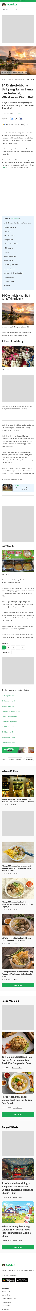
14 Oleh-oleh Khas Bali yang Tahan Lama (18, 221)
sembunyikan (15, 217)
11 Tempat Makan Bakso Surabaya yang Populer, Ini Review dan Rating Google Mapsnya (17, 972)
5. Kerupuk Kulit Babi (11, 242)
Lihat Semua (18, 983)
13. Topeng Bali (9, 275)
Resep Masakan (17, 1066)
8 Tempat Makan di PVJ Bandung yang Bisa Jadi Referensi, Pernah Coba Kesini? (18, 798)
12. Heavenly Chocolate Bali (13, 271)
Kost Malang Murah (8, 725)
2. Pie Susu (7, 229)
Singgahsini (5, 1307)
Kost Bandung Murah (9, 704)
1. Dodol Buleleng (10, 225)
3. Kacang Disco (9, 233)
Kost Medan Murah (8, 740)
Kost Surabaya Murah (9, 714)
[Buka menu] (32, 2)
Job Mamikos (6, 1293)
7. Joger (6, 250)
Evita (19, 112)
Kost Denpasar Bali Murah (11, 709)
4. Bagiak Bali (8, 238)
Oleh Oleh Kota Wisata (15, 757)
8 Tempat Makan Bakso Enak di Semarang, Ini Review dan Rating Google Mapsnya (17, 902)
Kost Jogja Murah (8, 694)
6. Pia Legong (8, 246)
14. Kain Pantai (9, 279)
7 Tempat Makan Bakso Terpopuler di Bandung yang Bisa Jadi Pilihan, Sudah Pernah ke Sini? (16, 866)
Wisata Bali (29, 757)
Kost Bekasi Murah (8, 735)
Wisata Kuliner (20, 77)
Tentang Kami (6, 1289)
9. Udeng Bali (8, 258)
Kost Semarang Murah (9, 720)
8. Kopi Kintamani (10, 254)
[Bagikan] (12, 117)
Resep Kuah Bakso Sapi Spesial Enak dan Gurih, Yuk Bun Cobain (17, 1098)
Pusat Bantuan (6, 1300)
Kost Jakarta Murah (8, 699)
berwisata (5, 166)
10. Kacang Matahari (11, 263)
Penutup (7, 284)
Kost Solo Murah (7, 730)
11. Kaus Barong (9, 267)
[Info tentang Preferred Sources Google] (27, 122)
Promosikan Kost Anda (9, 1296)
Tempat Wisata (17, 1195)
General (10, 77)
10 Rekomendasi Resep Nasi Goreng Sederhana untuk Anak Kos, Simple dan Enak (17, 1058)
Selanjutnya (6, 650)
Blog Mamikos (6, 1304)
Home (3, 77)
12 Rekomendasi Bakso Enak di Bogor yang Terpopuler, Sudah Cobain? (16, 937)
